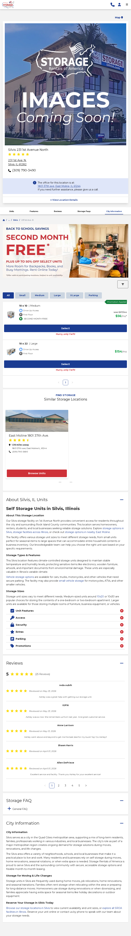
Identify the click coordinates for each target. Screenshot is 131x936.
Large (57, 295)
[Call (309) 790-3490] (113, 5)
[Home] (4, 220)
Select (65, 328)
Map (117, 17)
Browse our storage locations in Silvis (28, 908)
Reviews (58, 211)
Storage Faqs (84, 211)
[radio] (9, 154)
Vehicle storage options (20, 577)
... (9, 220)
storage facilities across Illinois (30, 532)
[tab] (65, 808)
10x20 (100, 596)
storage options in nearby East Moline (87, 532)
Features (34, 211)
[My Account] (119, 5)
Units (11, 211)
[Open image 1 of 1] (65, 84)
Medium (39, 295)
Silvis (15, 220)
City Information (114, 211)
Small (22, 295)
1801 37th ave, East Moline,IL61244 (59, 186)
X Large (74, 295)
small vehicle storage (71, 580)
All (8, 295)
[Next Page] (86, 785)
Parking (93, 295)
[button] (65, 15)
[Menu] (127, 5)
